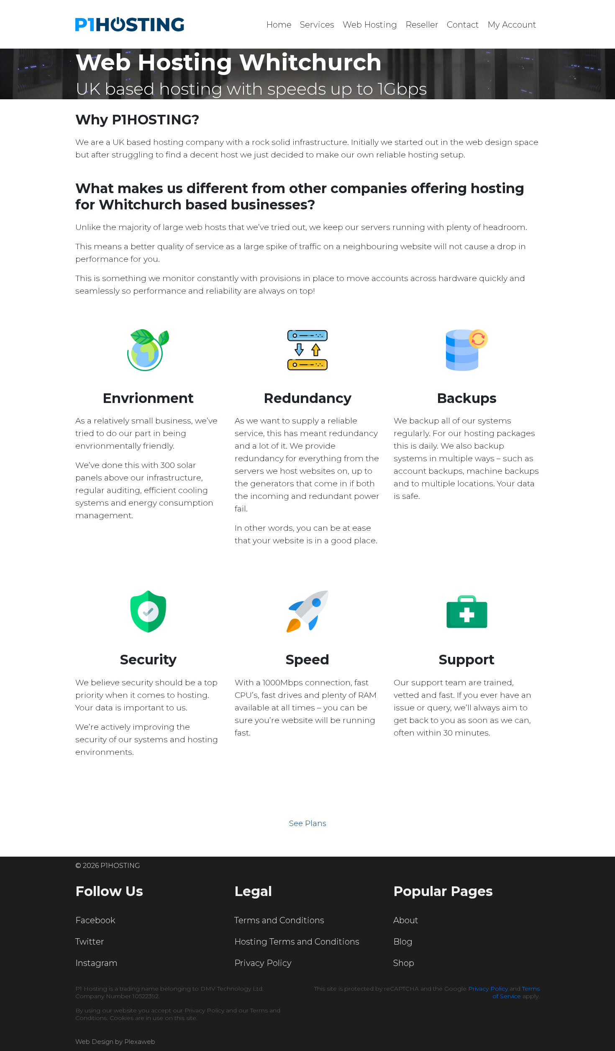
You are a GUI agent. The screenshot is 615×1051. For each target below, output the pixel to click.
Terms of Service (516, 992)
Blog (403, 942)
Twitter (89, 942)
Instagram (96, 963)
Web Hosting (370, 25)
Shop (403, 963)
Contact (463, 25)
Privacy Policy (263, 963)
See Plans (307, 823)
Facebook (95, 920)
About (405, 920)
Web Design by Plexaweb (115, 1042)
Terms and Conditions (279, 920)
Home (279, 25)
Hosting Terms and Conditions (296, 942)
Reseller (421, 25)
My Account (511, 25)
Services (317, 25)
